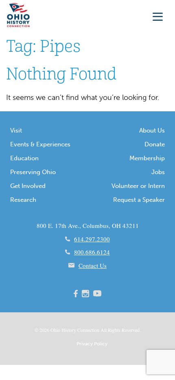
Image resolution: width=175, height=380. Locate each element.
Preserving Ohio (33, 172)
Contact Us (93, 265)
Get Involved (28, 186)
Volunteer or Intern (138, 186)
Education (24, 158)
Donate (154, 144)
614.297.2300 (92, 239)
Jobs (158, 172)
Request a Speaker (139, 199)
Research (23, 199)
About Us (152, 130)
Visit (16, 130)
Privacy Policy (92, 344)
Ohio (55, 330)
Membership (147, 158)
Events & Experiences (40, 144)
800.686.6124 (92, 252)
